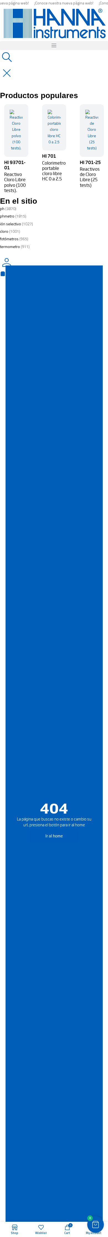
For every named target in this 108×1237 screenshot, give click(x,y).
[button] (54, 45)
